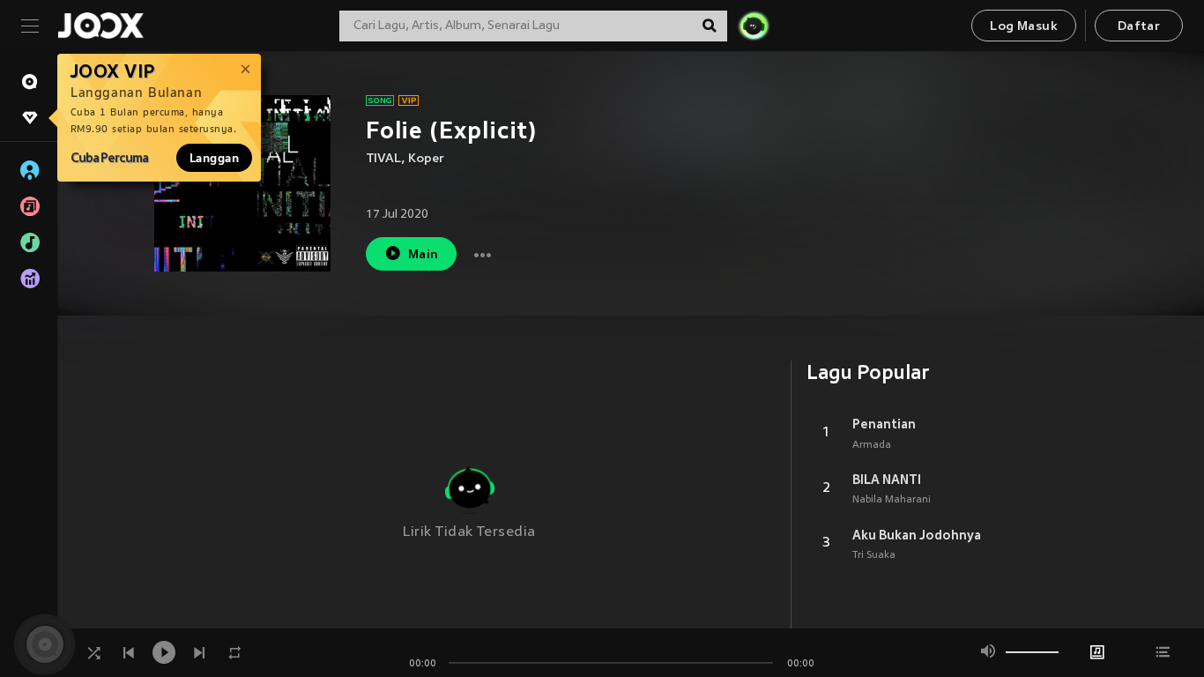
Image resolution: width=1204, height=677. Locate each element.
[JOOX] (100, 25)
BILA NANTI (886, 479)
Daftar (1139, 26)
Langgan (214, 158)
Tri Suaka (874, 555)
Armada (871, 445)
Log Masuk (1024, 26)
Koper (426, 159)
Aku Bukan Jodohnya (916, 535)
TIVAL (383, 159)
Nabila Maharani (891, 500)
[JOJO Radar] (753, 25)
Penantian (884, 424)
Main (423, 255)
